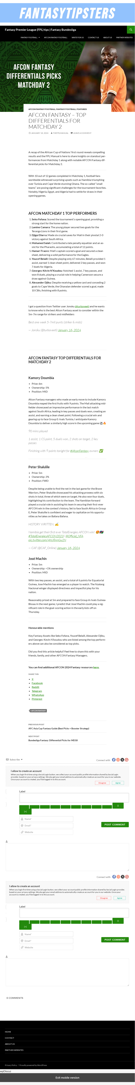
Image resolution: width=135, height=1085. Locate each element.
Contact (9, 1038)
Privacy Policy (11, 1065)
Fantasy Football (29, 37)
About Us (107, 37)
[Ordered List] (66, 807)
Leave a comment (82, 133)
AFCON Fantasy (38, 711)
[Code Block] (97, 807)
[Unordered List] (76, 807)
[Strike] (55, 807)
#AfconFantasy (79, 451)
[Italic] (34, 807)
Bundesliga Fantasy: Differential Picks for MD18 (53, 738)
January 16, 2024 (69, 330)
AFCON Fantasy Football (55, 37)
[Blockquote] (86, 807)
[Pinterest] (77, 145)
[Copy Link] (38, 145)
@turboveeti (82, 306)
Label (22, 791)
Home (8, 1032)
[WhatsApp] (58, 145)
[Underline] (45, 807)
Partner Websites (124, 37)
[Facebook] (45, 145)
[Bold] (24, 807)
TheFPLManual (60, 133)
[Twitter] (31, 145)
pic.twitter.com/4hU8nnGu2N (47, 540)
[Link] (107, 807)
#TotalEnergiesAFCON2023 (46, 536)
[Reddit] (51, 145)
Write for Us (78, 37)
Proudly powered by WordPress (33, 1065)
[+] (25, 811)
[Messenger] (71, 145)
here (96, 667)
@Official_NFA (74, 536)
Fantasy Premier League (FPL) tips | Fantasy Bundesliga (40, 29)
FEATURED (82, 109)
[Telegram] (64, 145)
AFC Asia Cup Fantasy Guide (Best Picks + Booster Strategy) (58, 726)
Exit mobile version (67, 1077)
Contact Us (93, 37)
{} (118, 805)
